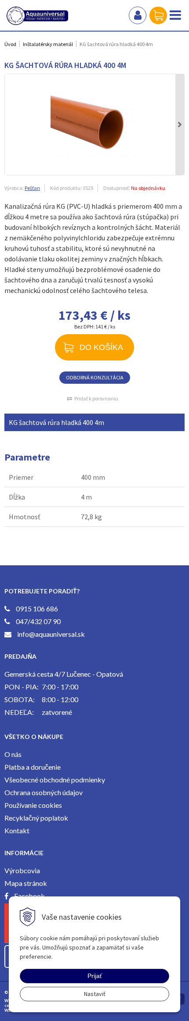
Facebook (29, 896)
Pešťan (32, 188)
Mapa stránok (25, 883)
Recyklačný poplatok (36, 818)
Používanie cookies (33, 805)
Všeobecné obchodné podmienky (54, 779)
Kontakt (16, 830)
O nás (13, 754)
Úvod (10, 44)
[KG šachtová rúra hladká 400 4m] (94, 124)
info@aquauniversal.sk (51, 634)
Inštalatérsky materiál (48, 44)
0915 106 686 (37, 608)
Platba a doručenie (32, 767)
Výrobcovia (22, 870)
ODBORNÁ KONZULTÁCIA (95, 377)
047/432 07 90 (38, 621)
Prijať (94, 975)
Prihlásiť (137, 15)
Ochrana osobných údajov (43, 792)
